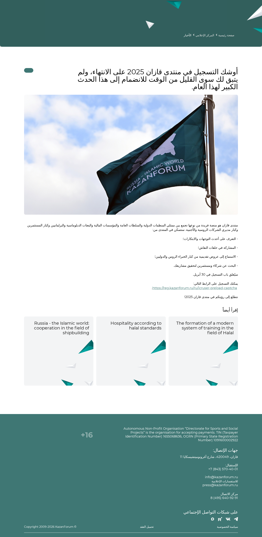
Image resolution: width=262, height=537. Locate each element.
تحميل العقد (147, 526)
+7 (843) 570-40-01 (223, 469)
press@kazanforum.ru (220, 485)
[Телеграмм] (236, 519)
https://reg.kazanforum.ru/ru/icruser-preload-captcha (194, 288)
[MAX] (213, 519)
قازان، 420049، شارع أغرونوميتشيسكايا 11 (209, 457)
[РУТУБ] (220, 519)
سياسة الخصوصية (227, 526)
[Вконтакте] (228, 519)
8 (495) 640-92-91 (224, 498)
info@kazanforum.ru (221, 477)
